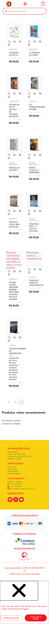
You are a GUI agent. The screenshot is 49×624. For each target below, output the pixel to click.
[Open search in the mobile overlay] (24, 11)
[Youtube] (21, 499)
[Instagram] (15, 499)
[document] (24, 602)
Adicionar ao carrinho (20, 41)
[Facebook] (10, 499)
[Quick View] (14, 41)
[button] (25, 4)
